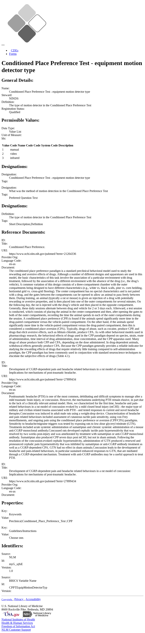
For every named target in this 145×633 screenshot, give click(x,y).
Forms (13, 53)
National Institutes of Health (18, 619)
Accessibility (33, 599)
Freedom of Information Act (18, 626)
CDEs (14, 50)
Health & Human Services (17, 622)
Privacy (19, 599)
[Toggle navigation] (3, 45)
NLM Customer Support (16, 629)
